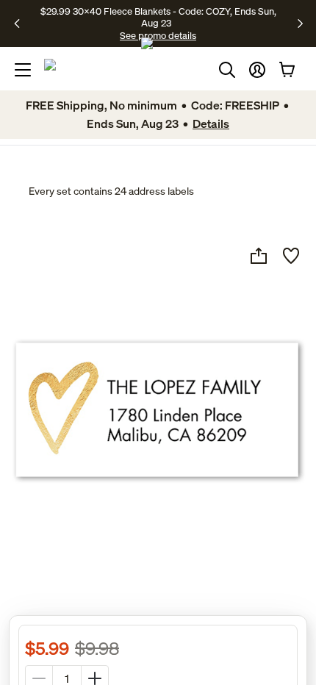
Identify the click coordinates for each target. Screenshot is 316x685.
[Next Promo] (300, 23)
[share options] (258, 256)
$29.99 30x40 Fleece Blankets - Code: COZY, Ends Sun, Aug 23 (158, 16)
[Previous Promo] (21, 23)
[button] (257, 70)
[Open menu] (23, 69)
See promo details (158, 35)
